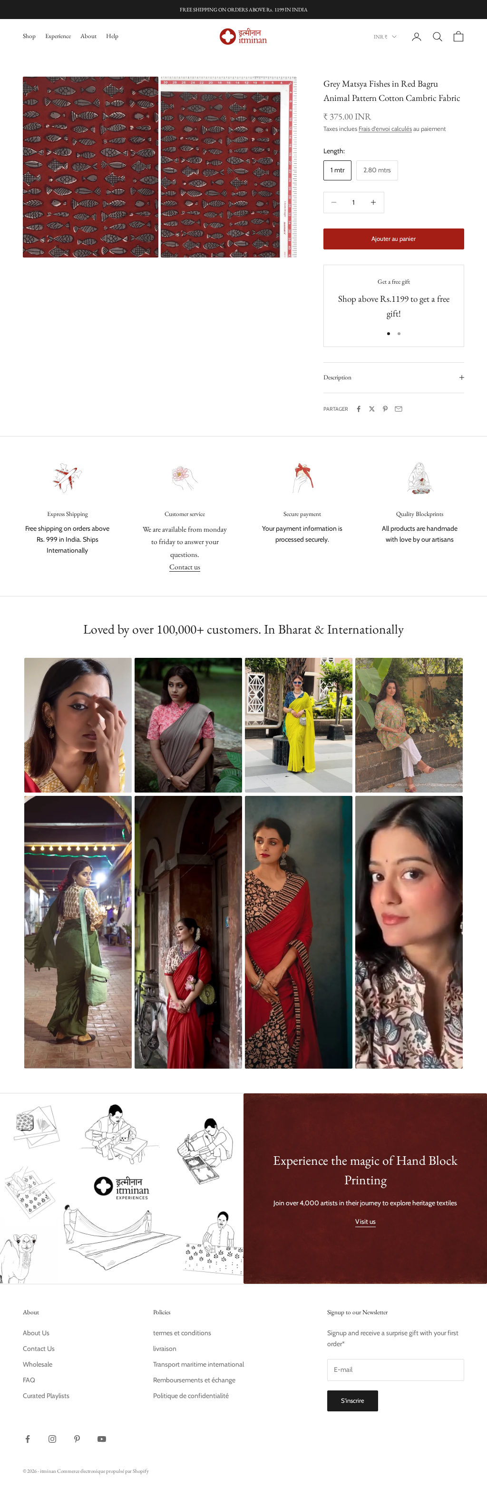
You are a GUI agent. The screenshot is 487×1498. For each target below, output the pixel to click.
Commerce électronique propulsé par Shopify (103, 1471)
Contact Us (39, 1348)
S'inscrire (352, 1400)
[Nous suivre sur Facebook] (27, 1439)
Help (112, 36)
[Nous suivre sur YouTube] (102, 1439)
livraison (164, 1348)
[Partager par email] (398, 409)
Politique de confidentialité (191, 1395)
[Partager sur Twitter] (372, 409)
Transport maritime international (198, 1364)
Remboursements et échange (194, 1380)
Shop (29, 36)
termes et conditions (182, 1333)
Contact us (184, 567)
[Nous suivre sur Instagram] (52, 1439)
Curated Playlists (46, 1395)
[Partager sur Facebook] (358, 409)
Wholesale (37, 1364)
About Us (36, 1333)
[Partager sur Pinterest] (385, 409)
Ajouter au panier (393, 238)
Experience (58, 36)
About (88, 36)
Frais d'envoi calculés (385, 128)
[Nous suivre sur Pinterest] (77, 1439)
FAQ (29, 1380)
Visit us (365, 1221)
